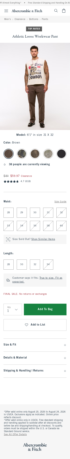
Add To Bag (45, 309)
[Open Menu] (4, 10)
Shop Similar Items (43, 239)
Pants (45, 19)
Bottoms (33, 19)
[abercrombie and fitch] (27, 10)
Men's (7, 19)
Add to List (38, 325)
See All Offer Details (15, 434)
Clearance (20, 19)
